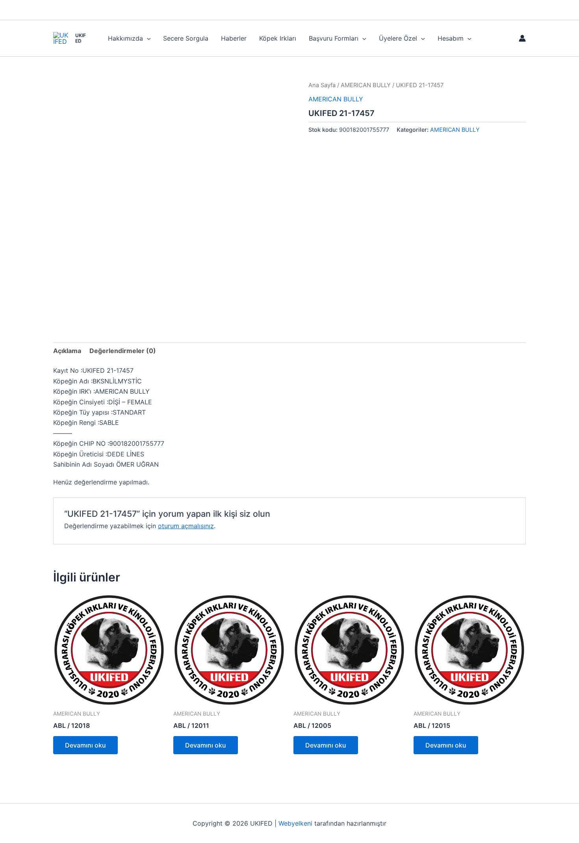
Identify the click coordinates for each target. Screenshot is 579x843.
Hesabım (451, 38)
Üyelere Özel (398, 38)
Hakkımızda (125, 38)
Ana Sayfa (322, 85)
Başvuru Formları (333, 38)
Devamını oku (85, 745)
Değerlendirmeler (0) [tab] (122, 351)
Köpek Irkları (277, 38)
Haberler (234, 38)
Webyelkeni (295, 823)
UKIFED (80, 38)
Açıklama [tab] (67, 351)
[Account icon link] (522, 38)
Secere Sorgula (185, 38)
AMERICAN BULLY (366, 85)
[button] (147, 38)
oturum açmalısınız (186, 526)
